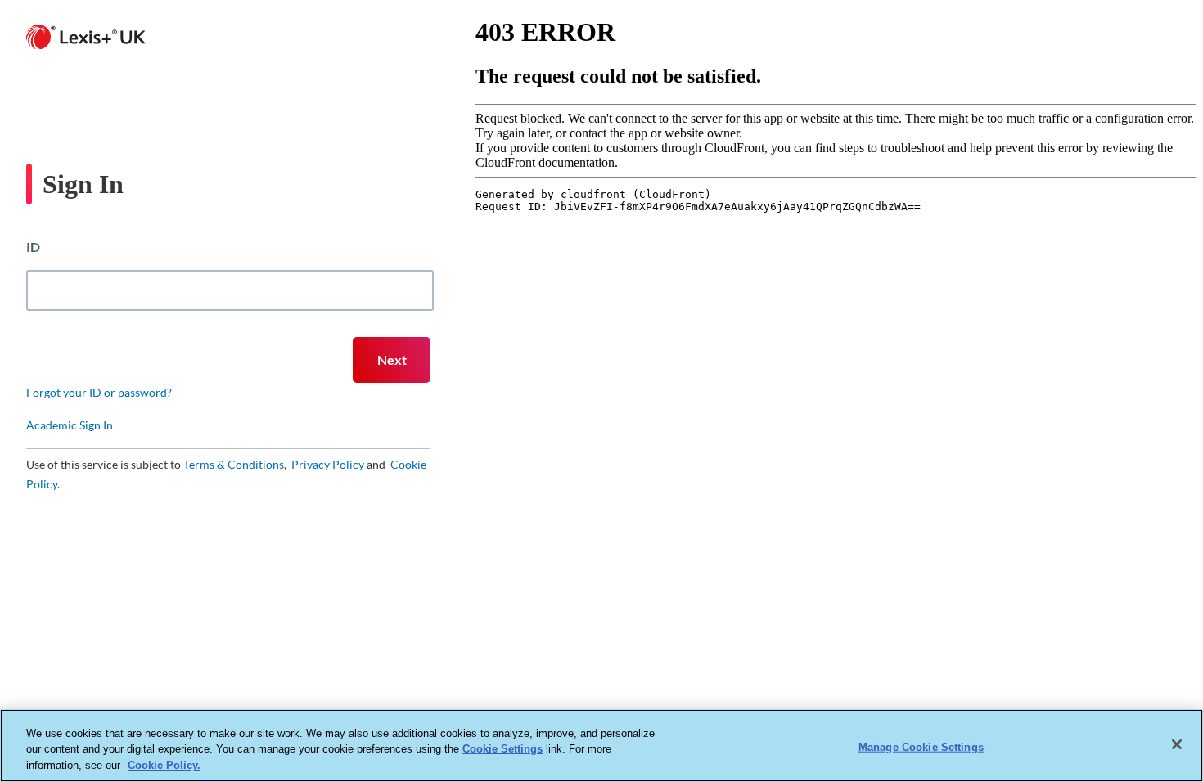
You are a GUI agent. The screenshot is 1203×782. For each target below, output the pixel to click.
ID (33, 246)
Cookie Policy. (164, 765)
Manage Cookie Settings (921, 746)
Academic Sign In (69, 425)
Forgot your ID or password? (99, 392)
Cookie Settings (502, 750)
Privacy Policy (326, 464)
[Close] (1177, 744)
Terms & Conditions (233, 464)
